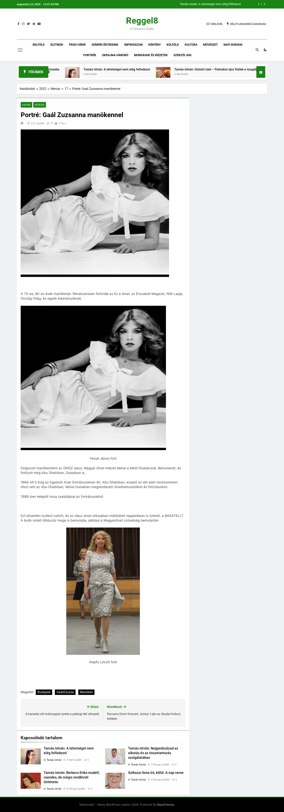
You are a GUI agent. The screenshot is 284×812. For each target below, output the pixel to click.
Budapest (43, 692)
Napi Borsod (233, 44)
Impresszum (133, 44)
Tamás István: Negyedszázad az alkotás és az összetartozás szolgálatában (153, 753)
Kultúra (191, 44)
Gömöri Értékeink (105, 44)
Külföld (173, 44)
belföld (39, 44)
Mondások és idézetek (151, 55)
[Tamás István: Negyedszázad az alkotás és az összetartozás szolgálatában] (250, 74)
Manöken (86, 692)
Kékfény (154, 44)
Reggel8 (142, 20)
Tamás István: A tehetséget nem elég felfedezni (210, 4)
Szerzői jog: (182, 55)
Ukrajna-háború (115, 55)
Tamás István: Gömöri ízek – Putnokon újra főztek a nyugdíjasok (192, 69)
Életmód (56, 44)
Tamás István (54, 760)
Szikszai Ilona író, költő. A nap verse (156, 773)
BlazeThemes (165, 804)
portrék (89, 55)
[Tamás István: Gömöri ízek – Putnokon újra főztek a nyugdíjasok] (137, 74)
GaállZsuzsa (65, 692)
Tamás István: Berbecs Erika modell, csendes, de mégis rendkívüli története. (72, 777)
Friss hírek (77, 44)
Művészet (210, 44)
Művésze (40, 104)
